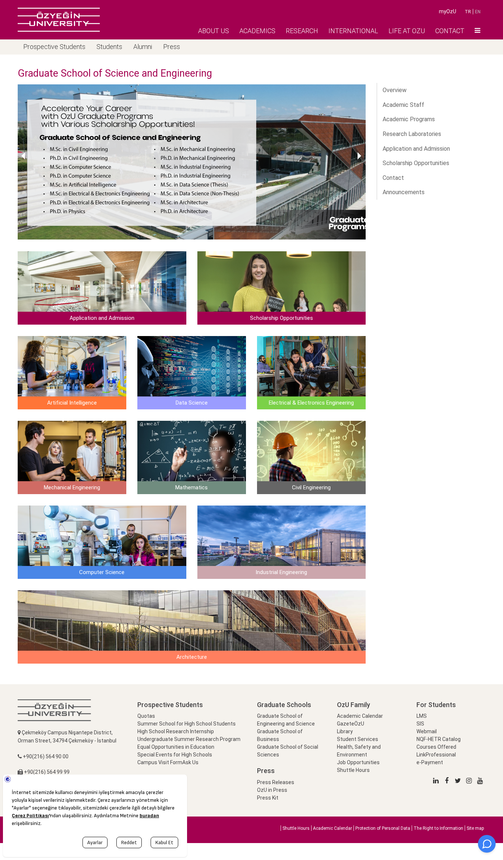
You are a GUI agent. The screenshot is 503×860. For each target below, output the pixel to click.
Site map (475, 828)
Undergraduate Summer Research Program (188, 739)
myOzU (447, 11)
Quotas (146, 716)
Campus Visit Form (159, 762)
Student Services (357, 739)
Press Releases (275, 782)
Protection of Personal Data (382, 828)
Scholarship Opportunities (416, 163)
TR (468, 11)
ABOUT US (213, 31)
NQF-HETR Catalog (438, 739)
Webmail (426, 731)
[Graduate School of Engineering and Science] (59, 19)
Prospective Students (54, 46)
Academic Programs (409, 119)
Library (345, 731)
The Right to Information (438, 828)
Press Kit (267, 798)
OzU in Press (272, 790)
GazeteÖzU (350, 724)
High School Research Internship (175, 731)
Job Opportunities (358, 762)
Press (171, 46)
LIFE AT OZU (406, 31)
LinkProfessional (436, 755)
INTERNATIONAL (353, 31)
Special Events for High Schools (174, 755)
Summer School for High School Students (186, 724)
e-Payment (429, 762)
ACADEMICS (257, 31)
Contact (393, 177)
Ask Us (190, 762)
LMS (421, 716)
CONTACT (449, 31)
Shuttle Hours (353, 770)
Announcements (404, 192)
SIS (420, 724)
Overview (395, 90)
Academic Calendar (360, 716)
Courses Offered (436, 747)
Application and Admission (416, 148)
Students (109, 46)
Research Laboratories (412, 133)
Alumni (142, 46)
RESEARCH (302, 31)
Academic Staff (403, 104)
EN (478, 11)
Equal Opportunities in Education (175, 747)
